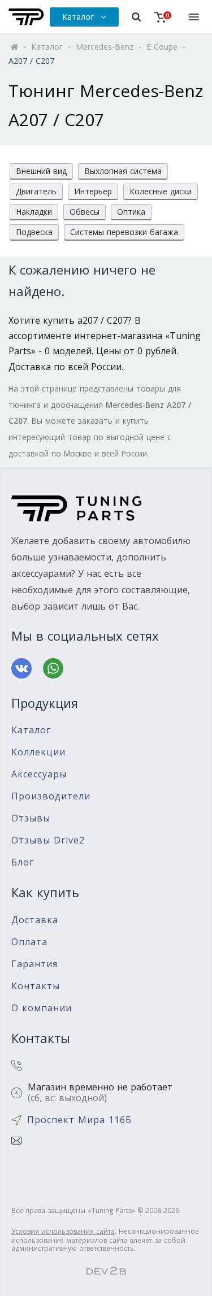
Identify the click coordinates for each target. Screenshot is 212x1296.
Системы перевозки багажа (124, 232)
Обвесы (84, 211)
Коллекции (38, 752)
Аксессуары (39, 774)
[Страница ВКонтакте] (21, 668)
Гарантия (34, 964)
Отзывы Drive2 (48, 840)
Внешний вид (41, 171)
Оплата (29, 942)
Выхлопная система (123, 171)
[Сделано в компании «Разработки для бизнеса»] (106, 1271)
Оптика (131, 211)
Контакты (35, 986)
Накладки (34, 211)
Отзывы (30, 818)
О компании (41, 1008)
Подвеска (34, 232)
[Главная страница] (26, 16)
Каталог (31, 730)
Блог (22, 862)
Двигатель (36, 191)
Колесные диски (160, 191)
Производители (50, 796)
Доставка (34, 920)
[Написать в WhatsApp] (53, 668)
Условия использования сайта (63, 1231)
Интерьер (93, 191)
